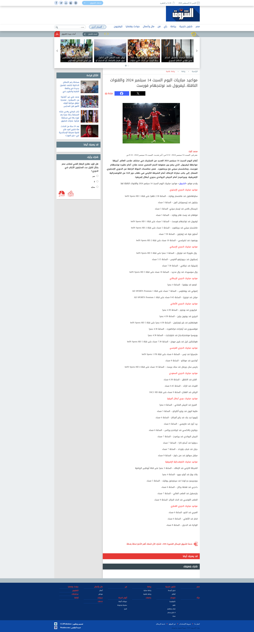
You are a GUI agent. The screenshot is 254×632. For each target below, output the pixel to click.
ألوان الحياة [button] (122, 597)
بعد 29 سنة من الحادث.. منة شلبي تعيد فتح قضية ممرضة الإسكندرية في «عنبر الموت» (69, 130)
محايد (93, 187)
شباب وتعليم (171, 608)
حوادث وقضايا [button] (133, 26)
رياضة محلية (147, 590)
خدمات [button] (100, 601)
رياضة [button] (173, 26)
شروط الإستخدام (185, 624)
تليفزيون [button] (118, 26)
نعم (93, 176)
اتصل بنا (197, 624)
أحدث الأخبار (92, 34)
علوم (174, 605)
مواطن (100, 594)
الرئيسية (195, 71)
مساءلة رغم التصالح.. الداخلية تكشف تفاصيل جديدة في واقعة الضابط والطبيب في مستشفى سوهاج (69, 88)
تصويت (71, 195)
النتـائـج (62, 195)
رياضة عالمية (170, 71)
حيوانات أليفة (122, 601)
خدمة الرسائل (160, 624)
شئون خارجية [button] (185, 26)
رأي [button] (165, 26)
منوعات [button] (173, 597)
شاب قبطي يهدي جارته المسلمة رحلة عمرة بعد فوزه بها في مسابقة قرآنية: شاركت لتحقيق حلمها (69, 118)
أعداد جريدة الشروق (69, 34)
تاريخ (125, 608)
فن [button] (159, 26)
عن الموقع (172, 624)
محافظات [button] (74, 594)
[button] (105, 34)
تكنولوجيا (172, 601)
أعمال (101, 590)
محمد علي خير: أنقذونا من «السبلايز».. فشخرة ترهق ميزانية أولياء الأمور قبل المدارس (70, 101)
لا (94, 182)
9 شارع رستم (172, 612)
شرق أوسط (172, 590)
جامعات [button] (148, 597)
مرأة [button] (198, 597)
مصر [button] (198, 26)
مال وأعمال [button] (148, 26)
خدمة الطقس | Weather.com (70, 628)
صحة (174, 616)
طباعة (110, 93)
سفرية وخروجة (122, 605)
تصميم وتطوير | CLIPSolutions (71, 624)
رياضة (183, 71)
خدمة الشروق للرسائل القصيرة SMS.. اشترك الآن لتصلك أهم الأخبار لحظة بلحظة (159, 544)
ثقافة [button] (76, 597)
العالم (174, 594)
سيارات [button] (100, 597)
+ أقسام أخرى (97, 27)
